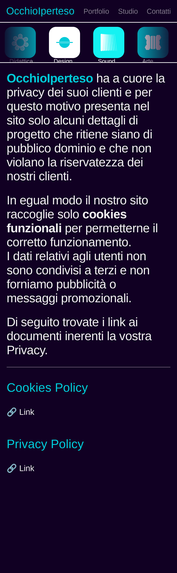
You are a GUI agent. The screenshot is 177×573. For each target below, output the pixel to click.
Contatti (159, 11)
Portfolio (96, 11)
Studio (128, 11)
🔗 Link (20, 412)
